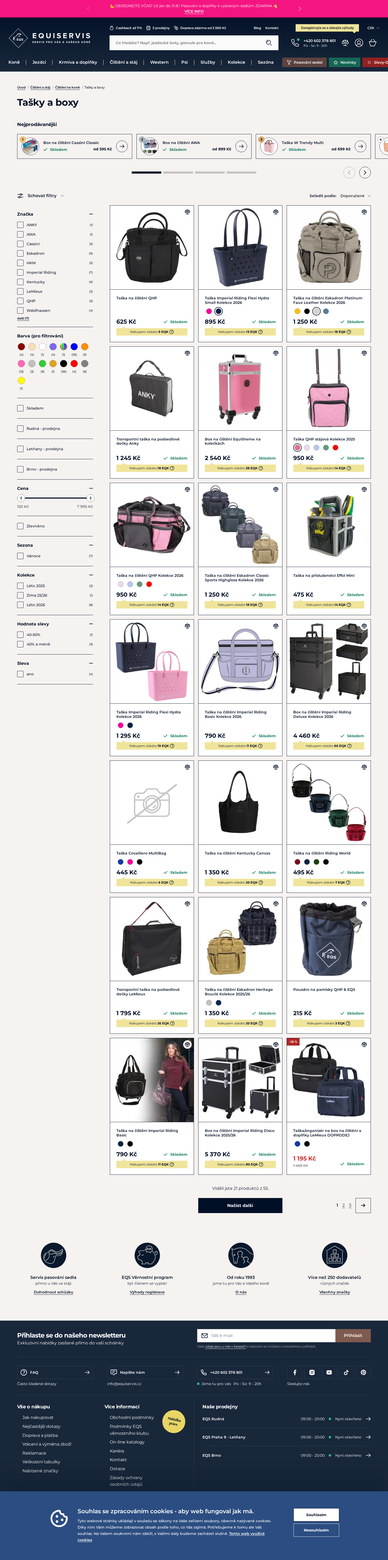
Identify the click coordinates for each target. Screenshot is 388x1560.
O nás (241, 1292)
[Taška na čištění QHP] (152, 247)
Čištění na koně (67, 87)
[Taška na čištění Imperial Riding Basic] (152, 1080)
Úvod (21, 87)
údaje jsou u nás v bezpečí (225, 1346)
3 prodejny (161, 28)
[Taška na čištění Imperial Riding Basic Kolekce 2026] (240, 661)
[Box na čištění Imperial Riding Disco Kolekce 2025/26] (240, 1080)
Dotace (117, 1468)
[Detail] (122, 146)
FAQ (34, 1372)
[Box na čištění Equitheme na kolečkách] (240, 388)
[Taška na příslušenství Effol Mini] (329, 525)
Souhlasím (316, 1514)
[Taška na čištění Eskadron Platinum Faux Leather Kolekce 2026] (329, 247)
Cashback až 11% (129, 28)
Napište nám (132, 1372)
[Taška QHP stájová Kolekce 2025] (329, 388)
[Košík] (373, 42)
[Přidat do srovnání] (187, 212)
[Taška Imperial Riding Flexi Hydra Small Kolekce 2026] (240, 247)
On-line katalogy (127, 1442)
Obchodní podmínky (132, 1417)
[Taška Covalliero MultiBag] (152, 802)
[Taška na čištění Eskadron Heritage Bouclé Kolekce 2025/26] (240, 939)
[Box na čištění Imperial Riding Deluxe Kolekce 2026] (329, 661)
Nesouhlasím (316, 1530)
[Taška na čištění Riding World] (329, 802)
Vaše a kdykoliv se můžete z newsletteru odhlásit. (256, 1346)
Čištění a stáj (40, 87)
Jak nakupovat (38, 1417)
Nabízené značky (40, 1470)
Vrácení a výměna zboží (46, 1444)
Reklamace (34, 1453)
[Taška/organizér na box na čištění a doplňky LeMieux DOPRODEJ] (329, 1080)
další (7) (23, 318)
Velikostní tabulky (41, 1461)
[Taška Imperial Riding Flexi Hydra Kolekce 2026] (152, 661)
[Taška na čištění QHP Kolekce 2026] (152, 525)
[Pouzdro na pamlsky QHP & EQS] (329, 939)
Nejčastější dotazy (41, 1426)
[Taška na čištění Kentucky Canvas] (240, 802)
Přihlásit (353, 1335)
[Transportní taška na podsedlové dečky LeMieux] (152, 939)
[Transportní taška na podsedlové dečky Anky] (152, 388)
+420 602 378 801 (226, 1372)
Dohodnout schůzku (53, 1292)
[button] (300, 9)
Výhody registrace (147, 1292)
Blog (257, 28)
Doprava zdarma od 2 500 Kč (203, 28)
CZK (370, 28)
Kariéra (117, 1451)
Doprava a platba (40, 1435)
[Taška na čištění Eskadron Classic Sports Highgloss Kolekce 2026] (240, 525)
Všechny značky (334, 1292)
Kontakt (271, 28)
